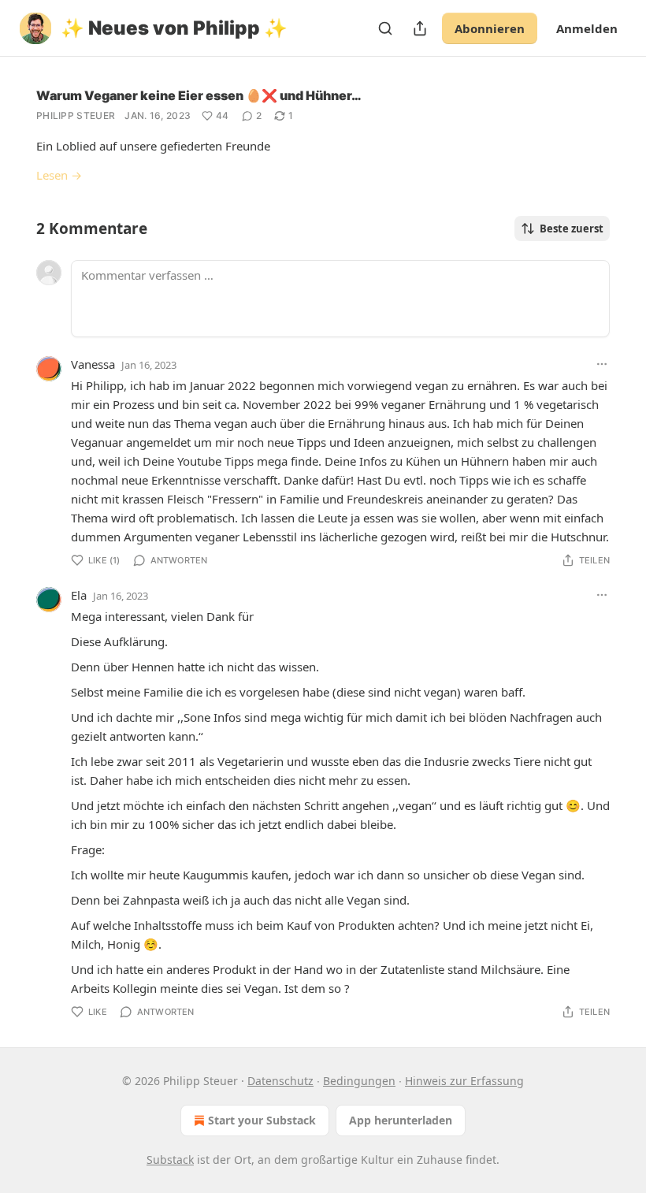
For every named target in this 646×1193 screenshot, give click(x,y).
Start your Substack (262, 1120)
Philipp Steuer (75, 115)
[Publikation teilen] (420, 28)
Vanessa (93, 364)
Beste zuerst (571, 228)
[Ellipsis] (601, 364)
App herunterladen (400, 1120)
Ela (79, 595)
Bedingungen (359, 1080)
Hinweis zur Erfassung (464, 1080)
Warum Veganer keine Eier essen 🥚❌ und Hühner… (199, 95)
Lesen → (59, 175)
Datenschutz (280, 1080)
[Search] (385, 28)
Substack (170, 1159)
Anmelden (587, 28)
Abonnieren (490, 28)
